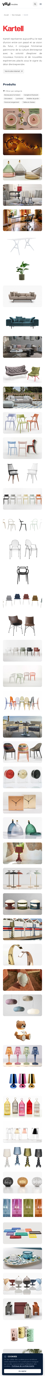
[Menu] (40, 4)
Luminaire (19, 98)
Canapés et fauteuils (31, 95)
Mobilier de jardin (33, 98)
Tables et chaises (29, 102)
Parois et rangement (11, 102)
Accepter (22, 1371)
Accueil (6, 15)
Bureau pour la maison (12, 95)
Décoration (8, 98)
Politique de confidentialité (23, 1366)
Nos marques (16, 15)
